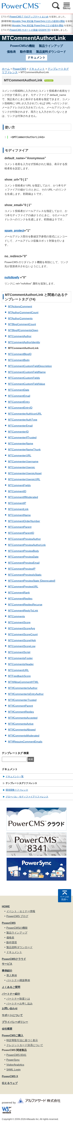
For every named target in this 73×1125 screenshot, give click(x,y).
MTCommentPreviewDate (23, 556)
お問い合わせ (10, 1008)
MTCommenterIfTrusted (22, 437)
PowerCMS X (10, 1076)
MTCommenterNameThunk (24, 449)
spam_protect (14, 230)
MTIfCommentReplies (21, 711)
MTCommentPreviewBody (23, 550)
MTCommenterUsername (23, 461)
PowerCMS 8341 (16, 1054)
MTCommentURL (18, 670)
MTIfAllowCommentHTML (23, 681)
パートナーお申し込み (19, 1003)
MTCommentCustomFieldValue (26, 383)
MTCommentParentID (21, 532)
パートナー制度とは (18, 998)
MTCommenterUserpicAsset (25, 473)
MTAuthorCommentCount (23, 312)
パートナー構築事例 (18, 980)
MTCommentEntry (19, 401)
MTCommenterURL (19, 455)
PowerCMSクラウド (14, 958)
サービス (7, 963)
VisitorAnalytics (15, 1064)
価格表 (11, 51)
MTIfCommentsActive (21, 723)
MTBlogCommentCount (22, 324)
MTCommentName (19, 515)
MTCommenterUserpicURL (24, 479)
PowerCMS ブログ (17, 916)
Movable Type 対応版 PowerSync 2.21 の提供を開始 (38, 21)
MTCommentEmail (19, 395)
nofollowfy (11, 277)
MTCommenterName (20, 443)
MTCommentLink (18, 509)
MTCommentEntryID (20, 407)
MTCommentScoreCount (23, 634)
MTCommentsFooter (20, 658)
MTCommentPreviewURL (23, 586)
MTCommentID (17, 491)
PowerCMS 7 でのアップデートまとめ (29, 16)
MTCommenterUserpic (21, 467)
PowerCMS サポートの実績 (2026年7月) (30, 30)
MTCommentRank (19, 592)
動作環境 (26, 51)
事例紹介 (7, 970)
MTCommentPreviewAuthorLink (27, 544)
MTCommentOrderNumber (24, 521)
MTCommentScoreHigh (22, 640)
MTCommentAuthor (19, 336)
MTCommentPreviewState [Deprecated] (31, 580)
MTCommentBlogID (19, 354)
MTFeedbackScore (19, 675)
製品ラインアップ (51, 45)
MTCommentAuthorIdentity (24, 342)
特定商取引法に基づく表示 (22, 1040)
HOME (6, 906)
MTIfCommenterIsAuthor (22, 687)
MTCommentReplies (20, 598)
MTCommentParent (19, 526)
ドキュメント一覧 (15, 776)
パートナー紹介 (11, 993)
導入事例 (11, 975)
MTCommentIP (17, 503)
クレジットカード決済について (24, 1045)
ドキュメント (37, 68)
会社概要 (7, 1028)
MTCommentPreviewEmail (23, 562)
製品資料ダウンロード (51, 51)
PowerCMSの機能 (22, 45)
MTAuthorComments (20, 318)
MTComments (16, 616)
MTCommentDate (18, 389)
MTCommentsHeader (21, 664)
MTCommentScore (19, 622)
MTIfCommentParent (20, 705)
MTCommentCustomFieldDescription (30, 366)
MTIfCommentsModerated (23, 735)
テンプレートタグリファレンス (21, 783)
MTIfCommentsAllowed (22, 729)
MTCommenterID (18, 431)
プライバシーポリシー (15, 1021)
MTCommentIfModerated (23, 497)
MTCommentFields (19, 485)
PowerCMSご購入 (12, 1035)
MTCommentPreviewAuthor (24, 538)
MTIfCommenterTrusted (22, 699)
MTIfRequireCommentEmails (25, 741)
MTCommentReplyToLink (23, 610)
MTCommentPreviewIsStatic (25, 574)
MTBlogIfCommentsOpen (23, 330)
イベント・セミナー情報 (20, 911)
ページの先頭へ (64, 898)
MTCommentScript (19, 652)
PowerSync (13, 1059)
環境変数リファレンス (17, 790)
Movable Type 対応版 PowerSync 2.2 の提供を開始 (37, 25)
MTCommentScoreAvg (21, 628)
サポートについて (12, 1015)
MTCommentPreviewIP (21, 568)
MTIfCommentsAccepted (22, 717)
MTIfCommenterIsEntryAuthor (26, 693)
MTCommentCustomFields (24, 377)
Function (49, 81)
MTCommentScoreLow (21, 646)
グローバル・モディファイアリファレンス (27, 796)
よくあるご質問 (11, 987)
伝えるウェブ (10, 1083)
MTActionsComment (20, 306)
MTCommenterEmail (20, 425)
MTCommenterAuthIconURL (25, 413)
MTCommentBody (19, 360)
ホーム (6, 68)
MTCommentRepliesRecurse (25, 604)
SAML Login (13, 1069)
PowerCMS (19, 68)
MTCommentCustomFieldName (27, 372)
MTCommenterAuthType (22, 419)
